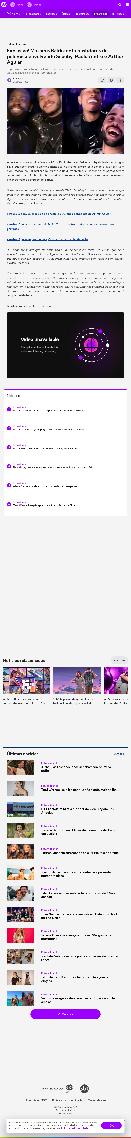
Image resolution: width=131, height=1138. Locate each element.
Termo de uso (97, 1100)
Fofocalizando (16, 44)
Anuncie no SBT (36, 1100)
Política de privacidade (67, 1100)
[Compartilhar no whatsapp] (102, 80)
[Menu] (127, 4)
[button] (26, 689)
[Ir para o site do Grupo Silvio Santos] (59, 1088)
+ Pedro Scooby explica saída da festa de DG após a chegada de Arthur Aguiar (58, 213)
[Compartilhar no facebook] (111, 80)
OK (112, 1125)
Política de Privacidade (74, 1128)
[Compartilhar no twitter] (120, 80)
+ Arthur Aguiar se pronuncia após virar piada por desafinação (47, 239)
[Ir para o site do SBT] (84, 1088)
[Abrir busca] (119, 4)
